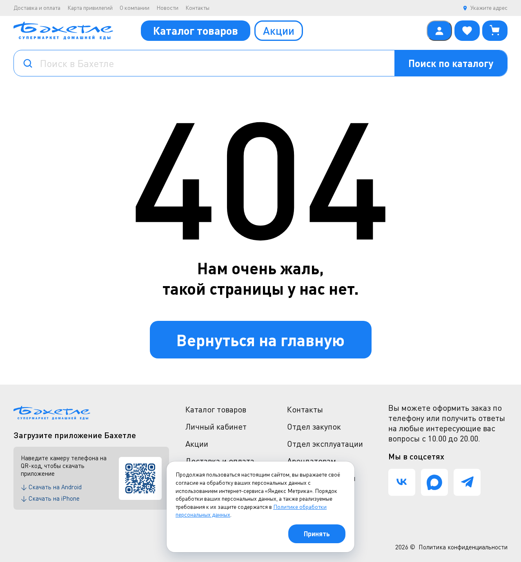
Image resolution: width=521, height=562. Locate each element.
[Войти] (439, 30)
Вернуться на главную (260, 339)
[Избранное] (467, 30)
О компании (134, 7)
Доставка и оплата (36, 7)
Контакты (197, 7)
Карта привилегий (90, 7)
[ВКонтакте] (401, 482)
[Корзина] (495, 30)
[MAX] (434, 482)
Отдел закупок (314, 426)
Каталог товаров (195, 30)
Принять (317, 533)
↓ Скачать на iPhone (50, 498)
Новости (167, 7)
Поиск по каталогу (450, 63)
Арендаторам (311, 461)
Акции (278, 30)
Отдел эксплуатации (325, 444)
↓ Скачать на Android (51, 486)
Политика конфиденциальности (463, 547)
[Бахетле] (63, 31)
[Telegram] (467, 482)
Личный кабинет (216, 426)
